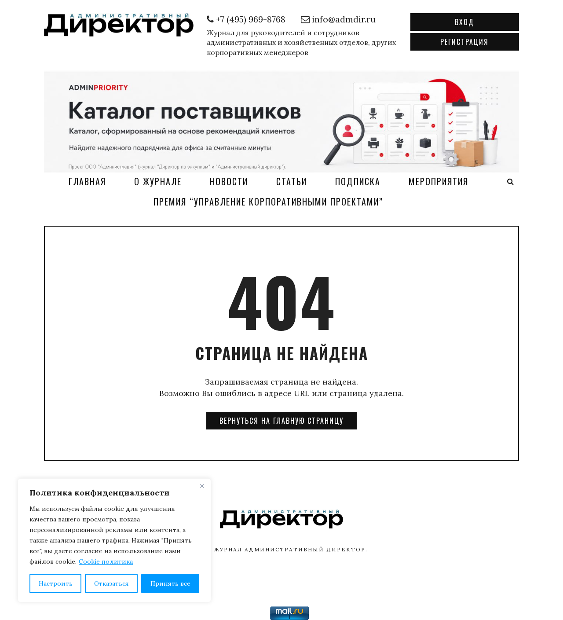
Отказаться (111, 583)
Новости (229, 181)
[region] (114, 540)
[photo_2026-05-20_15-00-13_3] (281, 120)
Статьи (291, 181)
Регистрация (464, 42)
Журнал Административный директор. (291, 549)
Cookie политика (106, 561)
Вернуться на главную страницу (281, 420)
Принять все (170, 583)
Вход (464, 22)
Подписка (357, 181)
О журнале (158, 181)
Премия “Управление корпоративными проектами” (268, 201)
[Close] (202, 486)
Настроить (56, 583)
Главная (87, 181)
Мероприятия (438, 181)
